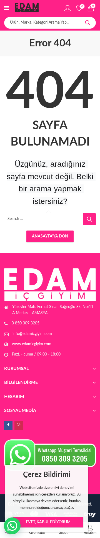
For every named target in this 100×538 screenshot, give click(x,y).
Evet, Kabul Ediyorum (48, 522)
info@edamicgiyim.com (32, 334)
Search (88, 23)
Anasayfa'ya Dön (50, 236)
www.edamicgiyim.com (31, 344)
